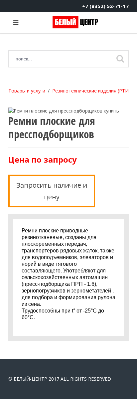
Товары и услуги (26, 90)
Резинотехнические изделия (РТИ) (91, 90)
